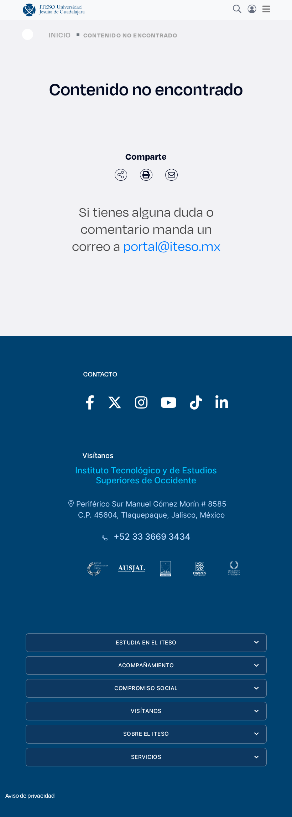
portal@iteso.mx (171, 245)
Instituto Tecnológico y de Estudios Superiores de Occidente (146, 475)
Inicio (60, 35)
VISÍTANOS (146, 711)
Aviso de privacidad (29, 795)
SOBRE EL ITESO (146, 733)
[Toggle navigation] (264, 9)
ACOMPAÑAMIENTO (146, 665)
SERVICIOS (146, 757)
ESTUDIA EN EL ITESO (146, 642)
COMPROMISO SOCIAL (146, 688)
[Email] (171, 175)
